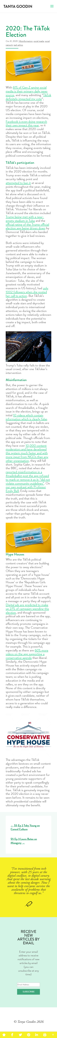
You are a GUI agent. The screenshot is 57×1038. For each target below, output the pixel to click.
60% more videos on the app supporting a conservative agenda (27, 654)
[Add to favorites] (4, 1035)
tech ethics (18, 45)
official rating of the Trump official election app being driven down (27, 226)
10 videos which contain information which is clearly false (26, 417)
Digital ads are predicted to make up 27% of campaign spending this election (27, 608)
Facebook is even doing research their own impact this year (26, 123)
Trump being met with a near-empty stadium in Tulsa (25, 218)
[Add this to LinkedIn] (37, 1035)
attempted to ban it (18, 182)
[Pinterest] (28, 1035)
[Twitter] (20, 1035)
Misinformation (26, 41)
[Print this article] (45, 1035)
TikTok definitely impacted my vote (28, 96)
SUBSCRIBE (29, 991)
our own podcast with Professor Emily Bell (26, 488)
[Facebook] (12, 1035)
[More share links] (53, 1035)
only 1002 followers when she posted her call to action (27, 292)
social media (39, 41)
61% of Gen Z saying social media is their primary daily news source (26, 91)
